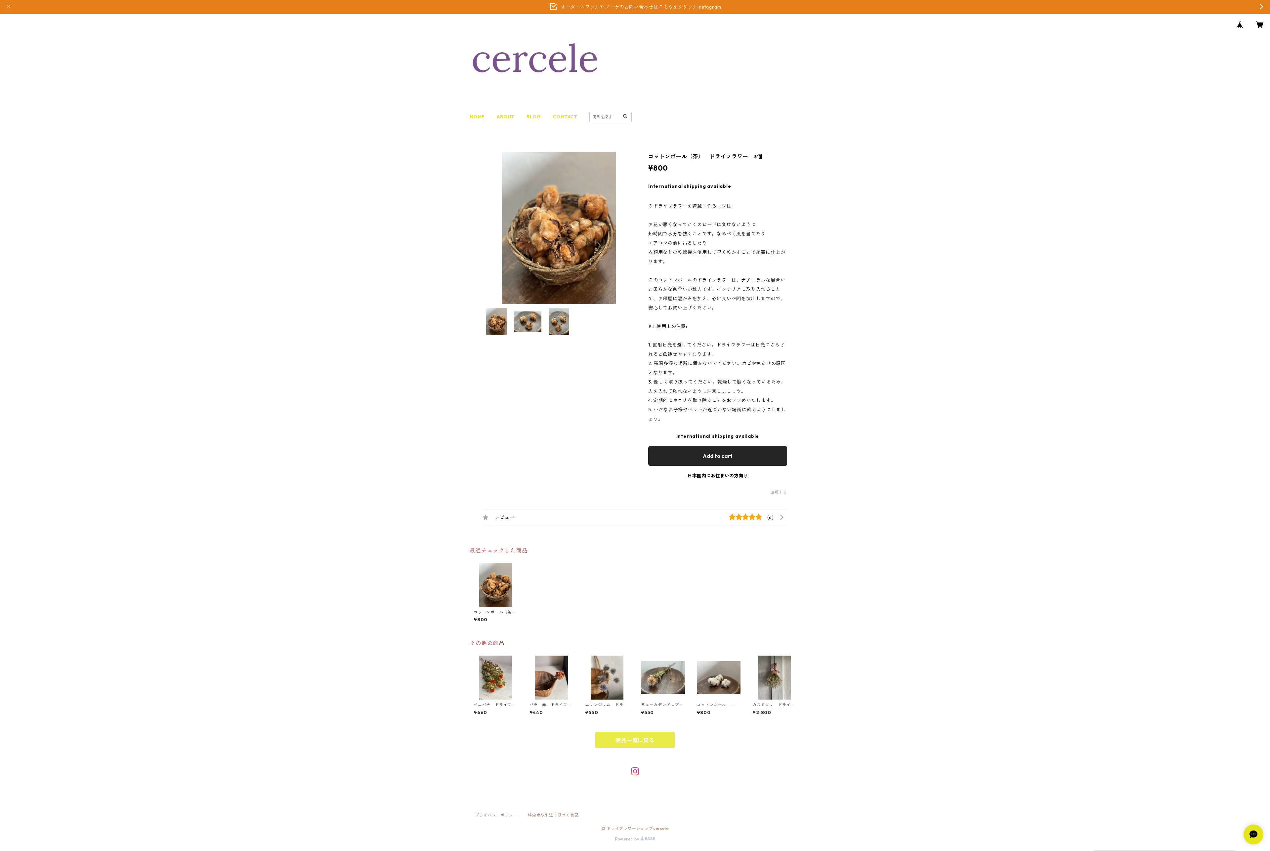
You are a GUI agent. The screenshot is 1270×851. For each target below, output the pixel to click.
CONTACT (565, 117)
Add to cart (718, 456)
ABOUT (506, 117)
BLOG (534, 117)
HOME (477, 117)
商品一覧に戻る (635, 740)
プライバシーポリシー (496, 815)
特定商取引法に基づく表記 (553, 815)
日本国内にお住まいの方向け (718, 476)
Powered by (628, 838)
